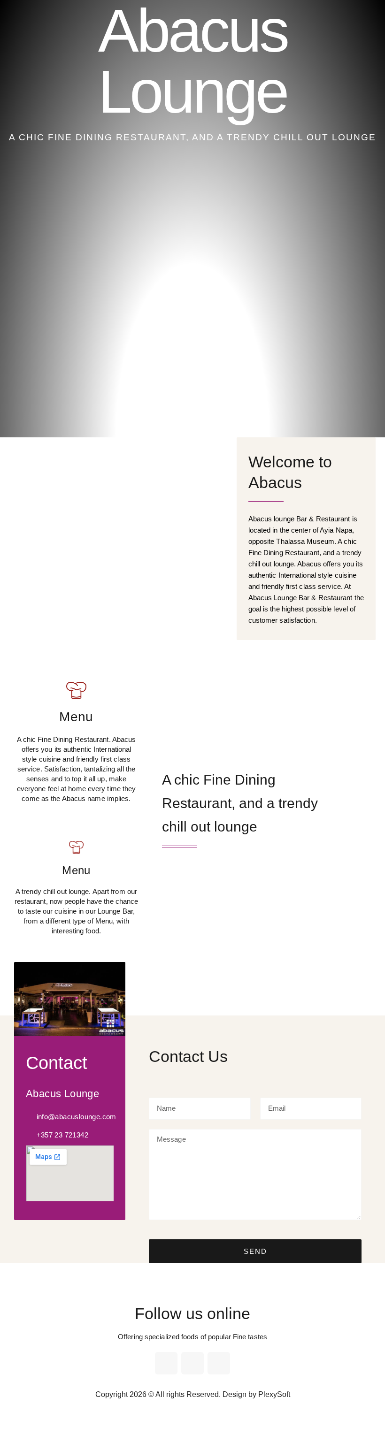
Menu (76, 717)
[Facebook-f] (166, 1363)
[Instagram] (192, 1363)
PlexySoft (274, 1394)
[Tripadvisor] (219, 1363)
